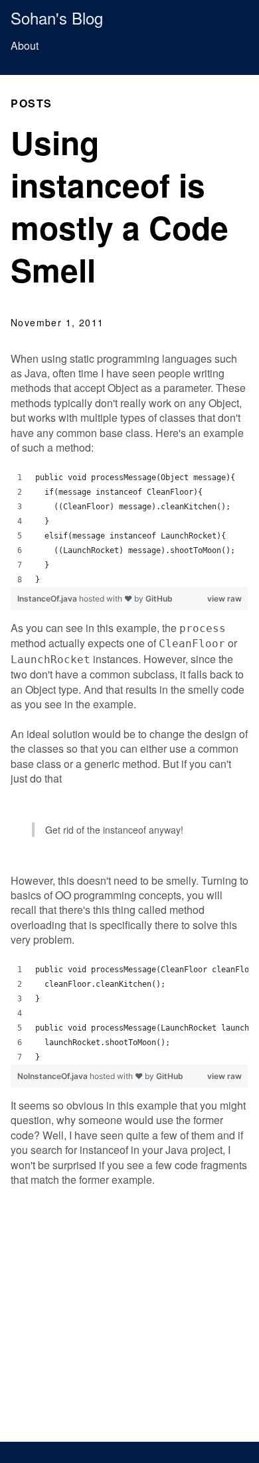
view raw (224, 599)
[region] (129, 528)
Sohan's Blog (57, 18)
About (25, 45)
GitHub (159, 599)
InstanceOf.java (48, 599)
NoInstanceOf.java (53, 1076)
